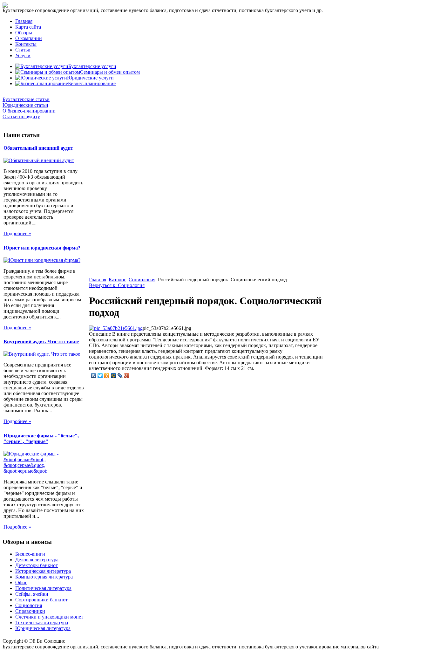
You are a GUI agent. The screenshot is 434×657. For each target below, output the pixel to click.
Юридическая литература (43, 628)
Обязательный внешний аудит (38, 148)
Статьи (23, 49)
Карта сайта (28, 27)
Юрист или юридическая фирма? (41, 247)
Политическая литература (43, 588)
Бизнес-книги (30, 554)
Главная (23, 21)
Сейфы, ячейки (31, 594)
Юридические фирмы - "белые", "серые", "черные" (41, 438)
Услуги (23, 55)
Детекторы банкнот (36, 565)
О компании (28, 38)
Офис (21, 582)
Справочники (30, 611)
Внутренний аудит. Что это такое (41, 341)
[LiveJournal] (120, 376)
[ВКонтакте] (93, 376)
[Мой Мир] (113, 376)
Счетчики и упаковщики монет (49, 616)
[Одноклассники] (107, 376)
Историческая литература (43, 571)
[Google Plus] (127, 376)
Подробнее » (17, 233)
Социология (142, 279)
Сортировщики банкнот (41, 599)
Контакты (26, 44)
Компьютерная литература (44, 576)
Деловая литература (36, 559)
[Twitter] (100, 376)
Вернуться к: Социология (117, 285)
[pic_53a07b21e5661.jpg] (116, 328)
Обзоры (23, 32)
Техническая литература (41, 622)
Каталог (117, 279)
